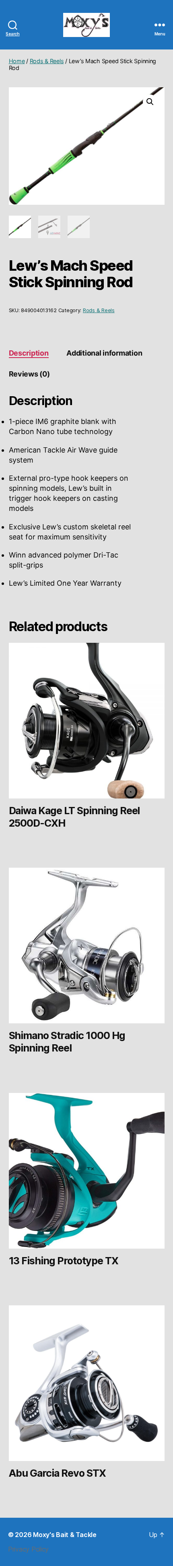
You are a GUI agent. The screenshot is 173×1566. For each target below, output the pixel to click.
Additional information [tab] (104, 353)
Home (17, 61)
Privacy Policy (28, 1549)
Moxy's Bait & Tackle (65, 1535)
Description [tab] (29, 353)
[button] (150, 102)
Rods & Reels (47, 61)
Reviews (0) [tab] (29, 374)
